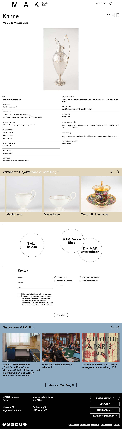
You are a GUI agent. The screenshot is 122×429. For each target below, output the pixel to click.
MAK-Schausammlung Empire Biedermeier (77, 109)
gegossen (18, 125)
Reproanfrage (62, 277)
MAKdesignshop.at (103, 415)
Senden (61, 315)
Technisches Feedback (90, 280)
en (101, 3)
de (97, 3)
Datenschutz (85, 424)
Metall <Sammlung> (9, 107)
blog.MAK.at (103, 409)
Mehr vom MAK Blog (59, 385)
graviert (25, 125)
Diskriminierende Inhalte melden (90, 278)
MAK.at (104, 403)
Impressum (95, 424)
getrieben (10, 125)
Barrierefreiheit (106, 424)
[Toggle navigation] (118, 4)
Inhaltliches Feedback (64, 280)
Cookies (117, 424)
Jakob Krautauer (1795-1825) (19, 114)
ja (105, 3)
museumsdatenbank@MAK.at (43, 399)
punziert (32, 125)
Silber (4, 125)
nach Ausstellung (43, 172)
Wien (35, 117)
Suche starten (103, 397)
